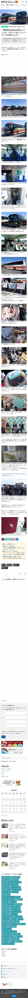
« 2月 (2, 815)
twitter (2, 953)
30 (24, 808)
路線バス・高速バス (6, 769)
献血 (5, 921)
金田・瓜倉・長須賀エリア (10, 884)
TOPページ (21, 40)
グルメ (3, 5)
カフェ (13, 902)
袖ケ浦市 (16, 877)
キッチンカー (7, 916)
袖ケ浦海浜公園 (14, 921)
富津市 (10, 565)
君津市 (6, 879)
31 (2, 812)
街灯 (20, 941)
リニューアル (16, 909)
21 (17, 805)
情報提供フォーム (5, 965)
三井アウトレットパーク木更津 (11, 897)
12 (10, 802)
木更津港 (6, 911)
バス (4, 565)
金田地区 (6, 894)
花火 (14, 919)
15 (20, 802)
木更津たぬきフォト (14, 907)
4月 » (6, 815)
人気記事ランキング (9, 904)
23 (24, 805)
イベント (23, 5)
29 (20, 808)
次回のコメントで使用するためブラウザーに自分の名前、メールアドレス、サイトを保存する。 (13, 732)
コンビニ (6, 919)
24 (2, 808)
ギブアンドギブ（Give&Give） (11, 551)
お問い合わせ (5, 974)
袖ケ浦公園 (15, 939)
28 (17, 808)
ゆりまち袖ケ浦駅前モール (10, 924)
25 (6, 808)
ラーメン (14, 914)
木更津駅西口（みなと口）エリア (12, 882)
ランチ (3, 774)
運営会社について (5, 977)
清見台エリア (7, 934)
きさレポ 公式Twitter (9, 546)
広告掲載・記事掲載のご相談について (10, 968)
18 (6, 805)
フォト (17, 5)
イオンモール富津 (8, 936)
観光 (2, 773)
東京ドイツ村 (4, 776)
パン (21, 919)
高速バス (5, 568)
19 (10, 805)
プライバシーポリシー (6, 971)
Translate (13, 761)
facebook (3, 952)
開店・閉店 (10, 5)
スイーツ (6, 892)
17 (2, 805)
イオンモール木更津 (9, 899)
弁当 (13, 941)
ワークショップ (16, 911)
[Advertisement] (14, 640)
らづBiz (6, 914)
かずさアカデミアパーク (9, 931)
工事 (19, 904)
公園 (5, 902)
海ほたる (19, 936)
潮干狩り (6, 939)
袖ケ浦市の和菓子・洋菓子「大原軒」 (12, 556)
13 (13, 802)
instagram (3, 955)
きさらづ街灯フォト (8, 943)
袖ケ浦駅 (6, 909)
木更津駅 (14, 879)
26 (10, 808)
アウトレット (4, 771)
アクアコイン (7, 929)
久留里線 (17, 934)
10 (2, 802)
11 (6, 802)
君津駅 (22, 924)
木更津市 (6, 877)
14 (17, 802)
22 (20, 805)
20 (13, 805)
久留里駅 (13, 926)
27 (13, 808)
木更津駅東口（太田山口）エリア (12, 889)
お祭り (5, 941)
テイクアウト (15, 887)
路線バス (16, 565)
